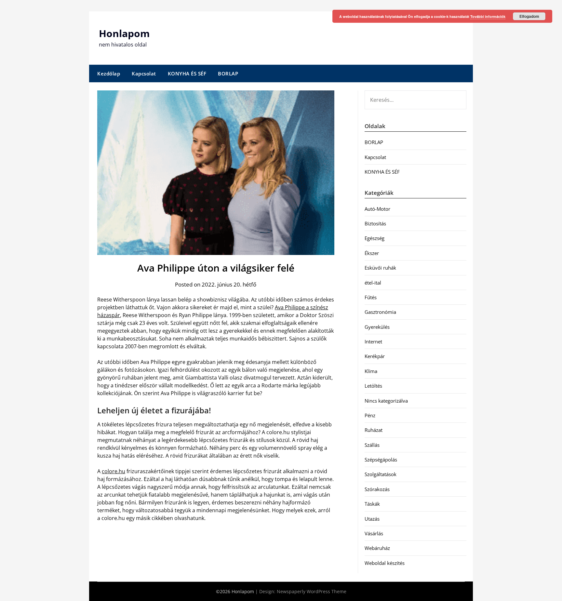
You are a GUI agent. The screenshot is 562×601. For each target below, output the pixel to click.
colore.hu (113, 471)
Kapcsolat (144, 73)
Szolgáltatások (380, 474)
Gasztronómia (380, 312)
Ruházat (373, 430)
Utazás (372, 518)
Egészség (374, 238)
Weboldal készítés (385, 563)
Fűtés (371, 297)
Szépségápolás (381, 459)
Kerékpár (375, 356)
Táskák (372, 504)
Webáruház (377, 548)
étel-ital (373, 282)
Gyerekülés (377, 327)
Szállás (372, 445)
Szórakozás (377, 489)
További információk (487, 16)
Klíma (371, 371)
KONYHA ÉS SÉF (187, 73)
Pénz (370, 415)
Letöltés (373, 385)
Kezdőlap (108, 73)
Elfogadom (529, 16)
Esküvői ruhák (380, 267)
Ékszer (372, 253)
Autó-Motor (377, 209)
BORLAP (228, 73)
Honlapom (124, 33)
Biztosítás (375, 223)
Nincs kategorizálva (386, 400)
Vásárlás (374, 533)
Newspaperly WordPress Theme (311, 591)
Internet (373, 341)
